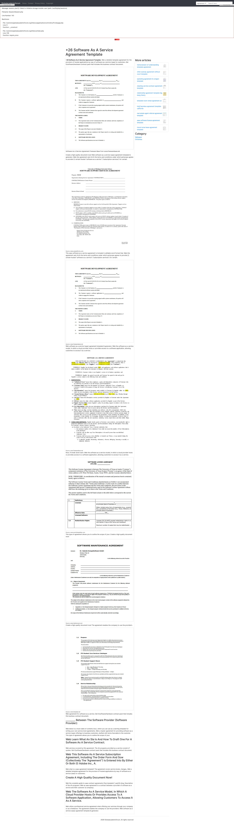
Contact (30, 3)
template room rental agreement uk (149, 101)
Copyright (49, 3)
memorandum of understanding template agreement (148, 66)
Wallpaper (138, 137)
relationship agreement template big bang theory (149, 94)
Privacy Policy (40, 3)
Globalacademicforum (10, 3)
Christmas (138, 139)
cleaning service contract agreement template (149, 87)
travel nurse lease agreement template (147, 128)
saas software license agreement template (148, 121)
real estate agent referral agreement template (149, 114)
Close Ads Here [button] (7, 4)
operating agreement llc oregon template (148, 80)
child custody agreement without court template (148, 73)
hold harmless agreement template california (149, 107)
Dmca (24, 3)
